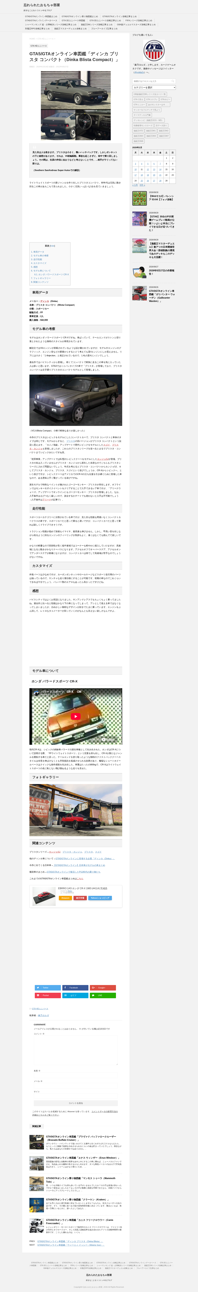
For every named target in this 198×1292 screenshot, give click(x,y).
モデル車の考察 (40, 255)
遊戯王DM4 (151, 136)
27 (154, 181)
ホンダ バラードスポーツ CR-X (51, 274)
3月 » (142, 185)
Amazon (65, 898)
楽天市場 (80, 898)
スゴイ (106, 445)
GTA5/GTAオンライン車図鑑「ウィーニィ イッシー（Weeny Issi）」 (71, 1245)
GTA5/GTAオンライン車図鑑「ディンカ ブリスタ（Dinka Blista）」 (70, 1241)
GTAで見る (138, 99)
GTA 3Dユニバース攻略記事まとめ (105, 20)
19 (148, 175)
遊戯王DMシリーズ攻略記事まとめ (96, 24)
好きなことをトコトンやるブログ (99, 1280)
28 (160, 181)
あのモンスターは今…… (158, 105)
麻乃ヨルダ (43, 1015)
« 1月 (135, 185)
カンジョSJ (103, 459)
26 (148, 181)
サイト (37, 1091)
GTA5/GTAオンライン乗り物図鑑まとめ (80, 16)
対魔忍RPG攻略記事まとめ (37, 28)
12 (148, 169)
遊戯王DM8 (138, 141)
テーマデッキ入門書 (142, 115)
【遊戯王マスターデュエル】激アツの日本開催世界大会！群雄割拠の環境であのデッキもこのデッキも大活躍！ (162, 250)
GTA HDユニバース (40, 1009)
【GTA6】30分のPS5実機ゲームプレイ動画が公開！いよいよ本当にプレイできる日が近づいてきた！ (162, 223)
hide (52, 246)
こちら (80, 878)
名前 (37, 1071)
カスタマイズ (38, 263)
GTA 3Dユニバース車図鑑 (73, 20)
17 (136, 175)
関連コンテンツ (40, 282)
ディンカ (44, 301)
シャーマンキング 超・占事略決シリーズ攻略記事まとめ (50, 24)
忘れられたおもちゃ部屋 (42, 5)
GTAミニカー (139, 105)
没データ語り (161, 125)
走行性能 (36, 259)
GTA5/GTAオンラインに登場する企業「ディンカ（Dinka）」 (85, 858)
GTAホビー (165, 99)
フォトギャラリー (41, 278)
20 (154, 175)
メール (38, 1081)
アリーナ (46, 499)
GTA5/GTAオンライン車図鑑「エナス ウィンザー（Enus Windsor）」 (83, 1158)
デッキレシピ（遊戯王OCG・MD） (148, 120)
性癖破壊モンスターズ (143, 125)
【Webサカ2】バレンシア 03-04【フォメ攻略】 (161, 198)
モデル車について (41, 270)
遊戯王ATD (138, 131)
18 (142, 175)
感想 (34, 267)
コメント (39, 1034)
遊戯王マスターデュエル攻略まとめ (70, 28)
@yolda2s (139, 72)
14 (160, 169)
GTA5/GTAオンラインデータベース (41, 20)
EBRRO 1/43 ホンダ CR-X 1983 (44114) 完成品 (82, 888)
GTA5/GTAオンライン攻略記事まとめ (119, 16)
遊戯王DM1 (151, 131)
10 (136, 169)
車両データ (37, 252)
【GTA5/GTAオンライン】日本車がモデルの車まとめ (79, 865)
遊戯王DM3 (138, 136)
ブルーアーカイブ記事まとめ (104, 28)
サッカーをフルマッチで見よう (147, 110)
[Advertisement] (75, 215)
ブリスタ (70, 441)
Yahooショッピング (100, 898)
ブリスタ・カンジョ (72, 852)
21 (160, 175)
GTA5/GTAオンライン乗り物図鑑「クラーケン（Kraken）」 (78, 1199)
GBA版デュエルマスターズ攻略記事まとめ (136, 24)
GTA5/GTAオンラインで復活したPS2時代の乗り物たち (73, 872)
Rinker (70, 891)
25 (142, 181)
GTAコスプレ (152, 99)
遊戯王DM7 (164, 136)
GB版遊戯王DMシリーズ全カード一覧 (150, 94)
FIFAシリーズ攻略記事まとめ (139, 20)
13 (154, 169)
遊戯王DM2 (163, 131)
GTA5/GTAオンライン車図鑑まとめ (41, 16)
